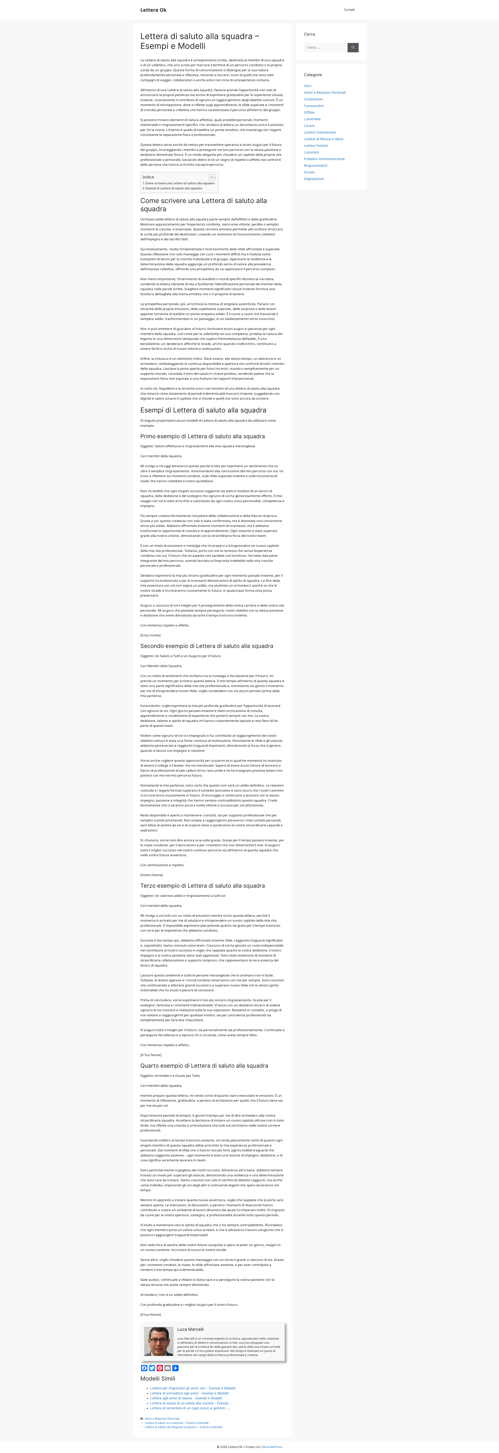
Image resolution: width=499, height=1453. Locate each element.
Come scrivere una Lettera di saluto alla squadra (180, 183)
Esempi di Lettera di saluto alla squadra (174, 188)
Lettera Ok (153, 9)
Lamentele (312, 119)
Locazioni (311, 152)
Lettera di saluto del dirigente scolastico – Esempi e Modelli (183, 1427)
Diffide (309, 112)
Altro (307, 86)
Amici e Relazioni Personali (162, 1418)
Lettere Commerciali (320, 132)
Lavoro (309, 126)
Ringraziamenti (315, 165)
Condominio (313, 99)
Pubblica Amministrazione (324, 159)
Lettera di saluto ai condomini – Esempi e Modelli (176, 1422)
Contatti (349, 10)
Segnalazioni (314, 179)
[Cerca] (353, 47)
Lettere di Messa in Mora (323, 139)
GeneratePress (271, 1447)
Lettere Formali (316, 146)
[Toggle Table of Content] (210, 177)
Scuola (309, 172)
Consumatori (314, 106)
